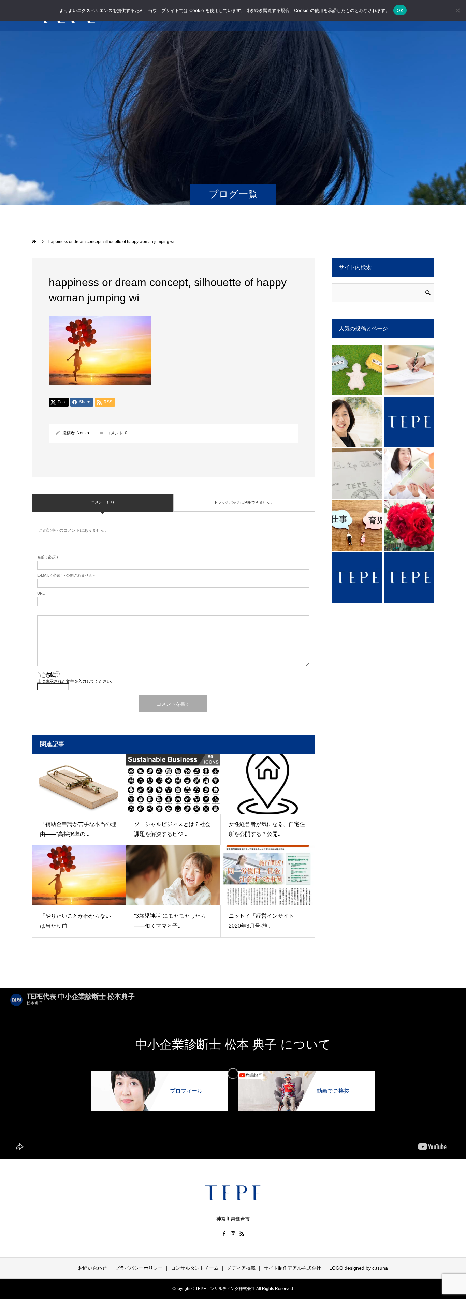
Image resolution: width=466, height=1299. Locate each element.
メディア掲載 (241, 1268)
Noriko (83, 433)
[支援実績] (409, 577)
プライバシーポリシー (139, 1268)
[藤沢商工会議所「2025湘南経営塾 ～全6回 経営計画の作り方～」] (357, 577)
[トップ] (409, 422)
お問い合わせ (92, 1268)
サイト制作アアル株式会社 (292, 1268)
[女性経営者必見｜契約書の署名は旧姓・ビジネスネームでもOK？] (409, 370)
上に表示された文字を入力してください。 (76, 681)
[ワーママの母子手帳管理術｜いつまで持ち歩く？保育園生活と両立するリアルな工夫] (409, 473)
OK (400, 10)
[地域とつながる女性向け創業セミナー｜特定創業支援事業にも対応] (409, 525)
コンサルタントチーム (195, 1268)
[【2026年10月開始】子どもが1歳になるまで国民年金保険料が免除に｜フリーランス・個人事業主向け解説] (357, 525)
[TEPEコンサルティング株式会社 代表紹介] (357, 422)
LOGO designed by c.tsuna (358, 1268)
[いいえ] (457, 10)
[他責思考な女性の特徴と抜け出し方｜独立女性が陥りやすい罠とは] (357, 370)
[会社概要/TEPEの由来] (357, 473)
